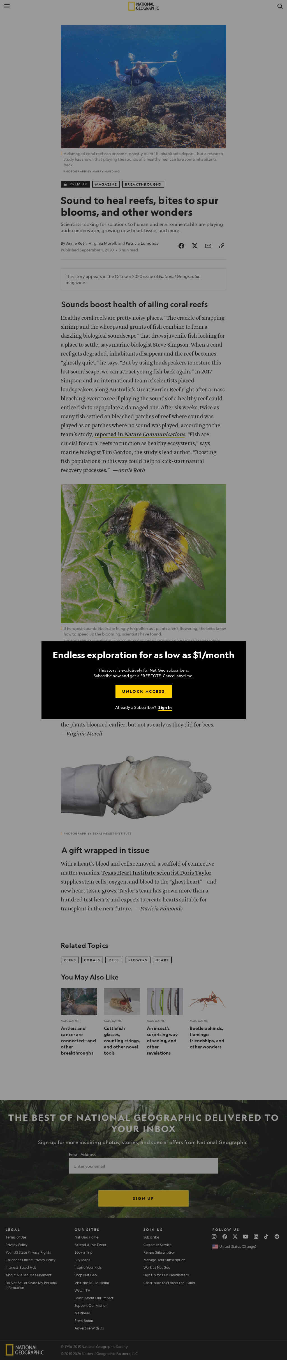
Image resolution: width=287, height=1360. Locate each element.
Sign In (165, 707)
